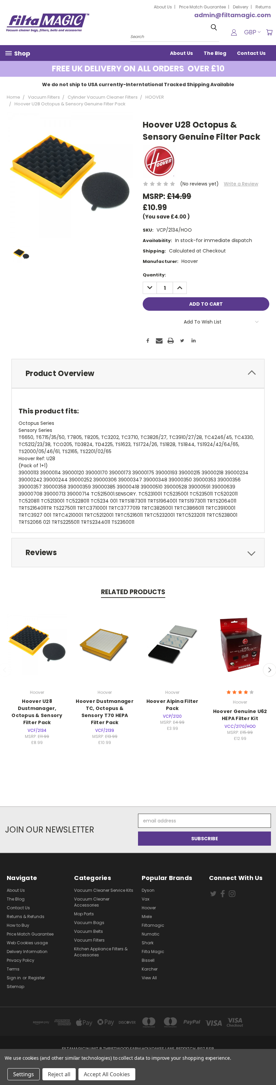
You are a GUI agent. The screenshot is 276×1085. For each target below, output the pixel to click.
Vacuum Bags (89, 922)
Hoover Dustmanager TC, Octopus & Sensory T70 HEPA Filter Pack (105, 712)
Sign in (14, 978)
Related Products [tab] (133, 592)
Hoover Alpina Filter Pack (172, 705)
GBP (250, 32)
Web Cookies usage (27, 943)
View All (149, 978)
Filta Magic (153, 951)
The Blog (215, 53)
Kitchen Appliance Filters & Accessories (101, 952)
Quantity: (154, 275)
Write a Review (241, 183)
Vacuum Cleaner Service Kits (103, 890)
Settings (23, 1074)
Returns (263, 7)
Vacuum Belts (88, 931)
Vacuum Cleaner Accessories (91, 902)
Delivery (240, 7)
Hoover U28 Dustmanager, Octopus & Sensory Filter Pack (36, 712)
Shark (147, 943)
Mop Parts (84, 914)
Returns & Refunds (25, 916)
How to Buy (18, 925)
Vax (145, 899)
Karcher (150, 969)
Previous (265, 1064)
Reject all (59, 1074)
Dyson (148, 890)
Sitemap (15, 986)
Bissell (148, 960)
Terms (13, 969)
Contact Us (251, 53)
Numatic (151, 934)
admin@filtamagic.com (232, 15)
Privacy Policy (20, 960)
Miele (147, 916)
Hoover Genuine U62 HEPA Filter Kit (240, 715)
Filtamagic (153, 925)
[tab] (138, 373)
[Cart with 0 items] (269, 32)
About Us (163, 7)
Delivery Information (27, 951)
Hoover (149, 908)
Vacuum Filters (89, 940)
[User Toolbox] (234, 32)
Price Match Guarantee (202, 7)
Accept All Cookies (107, 1074)
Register (36, 978)
